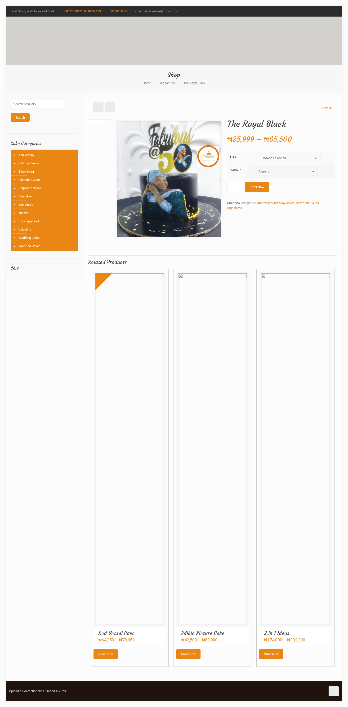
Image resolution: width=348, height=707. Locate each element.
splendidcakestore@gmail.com (156, 11)
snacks (23, 213)
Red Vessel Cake (116, 633)
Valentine (24, 229)
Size (233, 156)
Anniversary (265, 203)
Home (147, 83)
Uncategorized (28, 221)
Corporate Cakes (307, 203)
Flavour (235, 170)
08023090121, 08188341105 (83, 11)
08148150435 (119, 11)
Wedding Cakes (29, 238)
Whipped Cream (29, 246)
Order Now (257, 187)
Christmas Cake (29, 180)
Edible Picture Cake (202, 633)
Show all (326, 108)
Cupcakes (25, 196)
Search (20, 117)
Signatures (167, 83)
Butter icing (26, 171)
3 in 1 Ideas (277, 633)
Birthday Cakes (284, 203)
